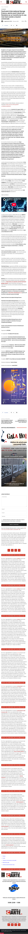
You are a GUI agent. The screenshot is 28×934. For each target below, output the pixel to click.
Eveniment (6, 6)
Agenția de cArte (8, 21)
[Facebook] (9, 550)
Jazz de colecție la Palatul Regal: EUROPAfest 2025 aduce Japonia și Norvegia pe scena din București (7, 422)
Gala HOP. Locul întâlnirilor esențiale (14, 456)
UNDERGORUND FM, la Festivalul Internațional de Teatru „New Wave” (21, 421)
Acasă (2, 6)
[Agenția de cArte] (2, 21)
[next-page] (4, 489)
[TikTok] (15, 550)
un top (18, 558)
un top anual (19, 686)
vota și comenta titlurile (19, 751)
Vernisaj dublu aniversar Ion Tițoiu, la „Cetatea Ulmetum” (14, 484)
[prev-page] (2, 489)
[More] (16, 25)
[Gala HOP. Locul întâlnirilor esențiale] (14, 444)
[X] (19, 550)
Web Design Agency (5, 931)
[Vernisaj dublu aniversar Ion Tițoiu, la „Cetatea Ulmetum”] (14, 472)
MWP (11, 931)
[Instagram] (12, 550)
